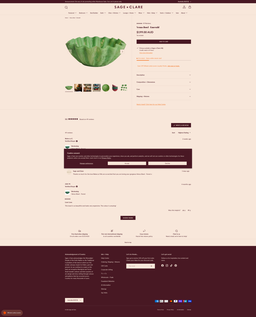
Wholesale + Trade (107, 277)
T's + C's (104, 273)
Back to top (128, 242)
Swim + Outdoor (165, 13)
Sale (177, 13)
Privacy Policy (106, 158)
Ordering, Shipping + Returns (110, 262)
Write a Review (182, 125)
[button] (190, 7)
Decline (167, 163)
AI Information (105, 285)
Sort (173, 133)
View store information (145, 53)
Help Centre (105, 258)
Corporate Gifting (107, 269)
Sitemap (103, 289)
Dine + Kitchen (113, 13)
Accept (127, 163)
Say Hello (104, 293)
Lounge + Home (128, 13)
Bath (102, 13)
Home (66, 17)
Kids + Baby (151, 13)
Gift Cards (104, 266)
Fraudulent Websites (107, 281)
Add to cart (163, 41)
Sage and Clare (72, 309)
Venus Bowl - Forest (78, 149)
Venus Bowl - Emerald (75, 17)
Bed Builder (94, 13)
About (183, 13)
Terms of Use (160, 309)
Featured (71, 13)
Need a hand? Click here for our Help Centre (151, 104)
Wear (140, 13)
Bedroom (82, 13)
